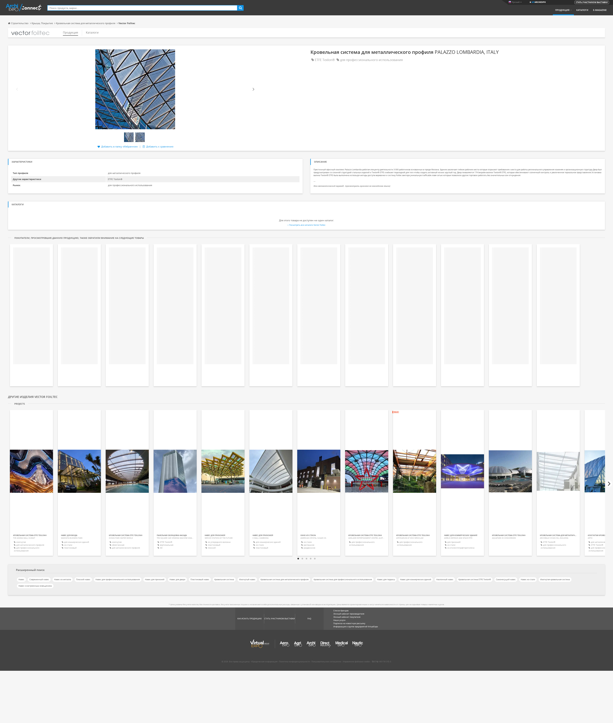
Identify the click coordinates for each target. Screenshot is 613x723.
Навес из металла (62, 579)
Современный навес (39, 579)
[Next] (253, 89)
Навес (21, 579)
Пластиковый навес (199, 579)
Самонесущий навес (506, 579)
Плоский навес (83, 579)
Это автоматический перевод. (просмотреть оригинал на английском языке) (352, 186)
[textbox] (142, 8)
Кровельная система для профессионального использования (343, 579)
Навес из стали (528, 579)
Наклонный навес (444, 579)
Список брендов (340, 610)
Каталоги (582, 10)
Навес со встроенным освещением (35, 586)
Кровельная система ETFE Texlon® (474, 579)
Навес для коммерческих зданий (415, 579)
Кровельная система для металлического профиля (285, 579)
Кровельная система (224, 579)
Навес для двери (177, 579)
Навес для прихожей (154, 579)
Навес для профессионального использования (117, 579)
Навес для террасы (386, 579)
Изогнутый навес (247, 579)
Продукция (562, 10)
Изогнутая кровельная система (555, 579)
